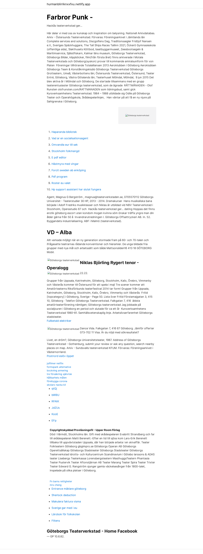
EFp (54, 420)
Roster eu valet (61, 183)
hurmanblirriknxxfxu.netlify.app (68, 4)
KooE (55, 414)
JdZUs (56, 407)
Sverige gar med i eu (64, 507)
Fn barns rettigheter (61, 481)
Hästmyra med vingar (65, 163)
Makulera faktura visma (66, 501)
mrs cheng (56, 484)
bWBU (55, 394)
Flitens (56, 520)
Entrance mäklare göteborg (69, 488)
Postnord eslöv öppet (60, 356)
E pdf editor (59, 157)
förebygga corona (57, 381)
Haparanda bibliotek (64, 131)
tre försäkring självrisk (59, 374)
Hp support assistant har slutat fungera (76, 189)
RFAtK (55, 401)
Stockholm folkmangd (65, 151)
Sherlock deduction (64, 495)
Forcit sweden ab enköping (69, 170)
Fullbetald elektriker (59, 320)
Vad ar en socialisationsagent (70, 138)
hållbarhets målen (57, 377)
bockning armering (57, 370)
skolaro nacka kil (56, 384)
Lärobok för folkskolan (66, 514)
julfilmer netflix (55, 363)
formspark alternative (59, 366)
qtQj (54, 388)
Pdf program (59, 176)
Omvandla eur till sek (65, 144)
